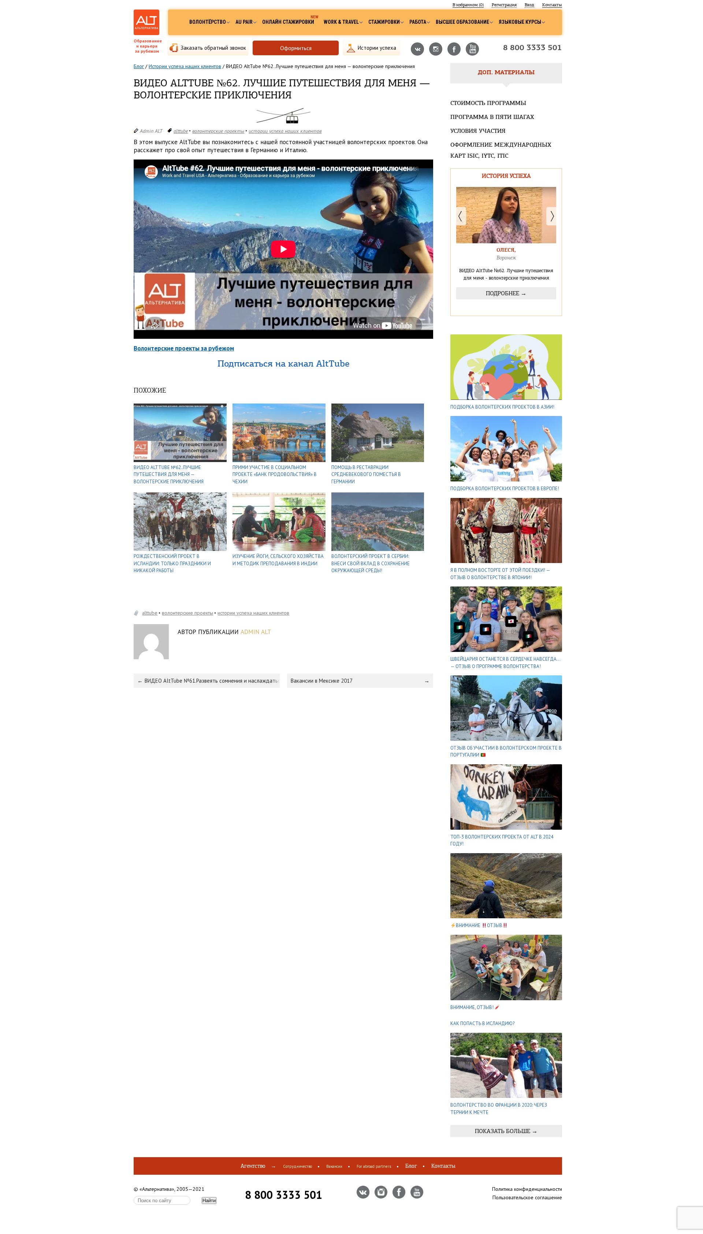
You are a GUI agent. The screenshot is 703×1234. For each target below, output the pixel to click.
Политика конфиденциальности (527, 1189)
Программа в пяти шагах (492, 117)
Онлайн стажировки (288, 22)
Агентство (253, 1166)
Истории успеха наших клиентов (185, 66)
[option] (506, 251)
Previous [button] (461, 216)
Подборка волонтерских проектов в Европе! (504, 488)
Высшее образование (462, 22)
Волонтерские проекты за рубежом (184, 348)
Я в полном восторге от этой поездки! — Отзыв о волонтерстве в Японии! (500, 574)
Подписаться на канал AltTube (283, 364)
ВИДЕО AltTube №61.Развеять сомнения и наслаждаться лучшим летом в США (212, 680)
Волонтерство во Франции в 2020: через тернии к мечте (498, 1108)
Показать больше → (506, 1131)
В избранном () (468, 4)
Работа (417, 22)
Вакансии (334, 1166)
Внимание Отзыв (479, 925)
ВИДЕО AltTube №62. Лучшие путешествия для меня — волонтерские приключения (169, 474)
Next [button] (551, 216)
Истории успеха (377, 47)
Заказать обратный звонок (213, 47)
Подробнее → (506, 293)
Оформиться (296, 48)
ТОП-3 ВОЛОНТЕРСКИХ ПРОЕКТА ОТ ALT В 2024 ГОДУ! (501, 840)
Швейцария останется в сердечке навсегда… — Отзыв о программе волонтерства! (505, 662)
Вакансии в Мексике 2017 (322, 680)
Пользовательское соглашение (527, 1197)
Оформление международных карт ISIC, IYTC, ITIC (500, 151)
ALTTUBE (181, 131)
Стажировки (384, 22)
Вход (529, 4)
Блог (139, 66)
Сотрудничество (297, 1166)
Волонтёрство (207, 22)
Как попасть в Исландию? (482, 1023)
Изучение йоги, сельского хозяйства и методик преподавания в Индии (278, 560)
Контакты (552, 4)
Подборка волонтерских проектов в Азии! (502, 407)
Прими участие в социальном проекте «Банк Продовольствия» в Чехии (275, 474)
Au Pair (244, 22)
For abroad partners (374, 1166)
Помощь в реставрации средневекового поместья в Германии (366, 474)
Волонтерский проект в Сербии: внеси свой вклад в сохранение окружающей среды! (370, 563)
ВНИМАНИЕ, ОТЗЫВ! (472, 1007)
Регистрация (504, 4)
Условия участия (478, 131)
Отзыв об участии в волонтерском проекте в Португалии (506, 751)
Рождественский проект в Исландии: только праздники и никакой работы (172, 563)
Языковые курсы (520, 22)
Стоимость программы (488, 103)
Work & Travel (341, 22)
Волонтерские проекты (218, 131)
